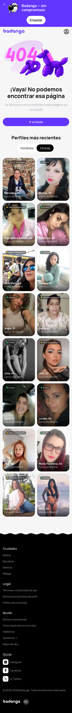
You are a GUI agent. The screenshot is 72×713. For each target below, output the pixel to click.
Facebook (15, 670)
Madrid (7, 555)
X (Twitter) (16, 679)
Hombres (27, 148)
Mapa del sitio (10, 644)
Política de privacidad (15, 602)
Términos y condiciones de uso (20, 590)
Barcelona (8, 561)
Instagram (16, 662)
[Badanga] (14, 31)
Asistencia (9, 631)
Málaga (7, 573)
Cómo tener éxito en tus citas (19, 625)
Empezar (36, 20)
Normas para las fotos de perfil (20, 596)
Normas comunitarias (15, 619)
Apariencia (9, 638)
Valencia (7, 567)
